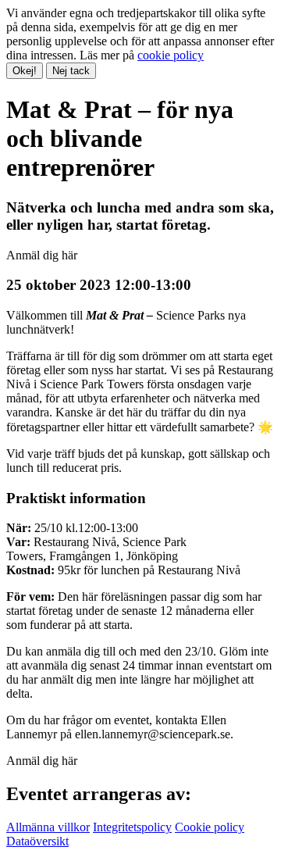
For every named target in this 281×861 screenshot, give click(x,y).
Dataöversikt (37, 841)
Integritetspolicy (132, 827)
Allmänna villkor (48, 827)
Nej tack (71, 71)
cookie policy (170, 55)
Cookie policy (209, 827)
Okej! (24, 71)
